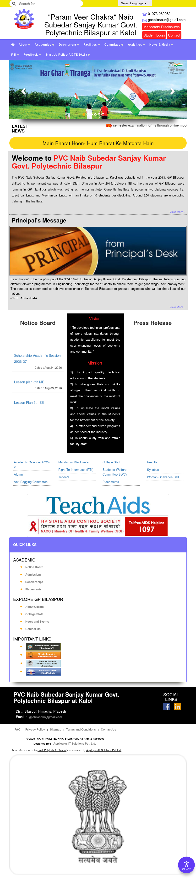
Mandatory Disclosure (73, 462)
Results (152, 462)
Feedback (31, 54)
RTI (13, 54)
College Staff (111, 462)
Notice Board (34, 567)
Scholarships (34, 582)
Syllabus (153, 469)
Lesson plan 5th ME (29, 375)
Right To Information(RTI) (75, 469)
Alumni (18, 474)
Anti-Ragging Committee (31, 481)
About (23, 44)
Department (67, 44)
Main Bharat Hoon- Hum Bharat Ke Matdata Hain (98, 143)
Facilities (90, 44)
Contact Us (33, 629)
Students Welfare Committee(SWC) (115, 472)
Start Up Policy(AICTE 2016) (66, 54)
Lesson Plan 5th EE (29, 395)
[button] (22, 89)
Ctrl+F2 (186, 869)
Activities (135, 44)
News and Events (37, 621)
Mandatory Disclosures (161, 26)
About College (34, 606)
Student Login (154, 34)
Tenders (63, 477)
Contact (174, 34)
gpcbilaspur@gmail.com (45, 717)
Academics (43, 44)
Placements (111, 481)
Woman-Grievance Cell (163, 477)
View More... (177, 212)
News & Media (159, 44)
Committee (112, 44)
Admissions (33, 574)
